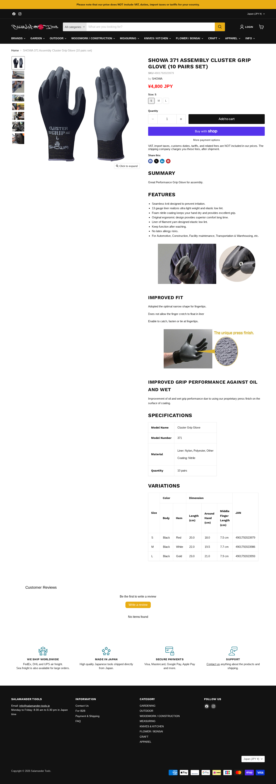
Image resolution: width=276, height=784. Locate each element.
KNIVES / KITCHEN (156, 38)
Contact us (213, 664)
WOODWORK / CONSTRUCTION (92, 38)
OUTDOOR (57, 38)
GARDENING (147, 705)
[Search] (220, 27)
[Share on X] (156, 161)
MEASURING (128, 38)
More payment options (206, 139)
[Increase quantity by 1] (181, 119)
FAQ (78, 721)
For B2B (80, 710)
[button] (247, 27)
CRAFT (213, 38)
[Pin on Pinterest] (168, 161)
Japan (254, 14)
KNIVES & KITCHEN (152, 726)
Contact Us (82, 705)
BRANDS (17, 38)
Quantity (153, 110)
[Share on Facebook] (150, 161)
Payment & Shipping (87, 716)
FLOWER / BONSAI (188, 38)
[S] (151, 104)
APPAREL (231, 38)
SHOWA (157, 78)
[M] (159, 104)
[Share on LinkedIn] (162, 161)
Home (15, 50)
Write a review (138, 604)
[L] (166, 104)
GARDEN (36, 38)
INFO (249, 38)
